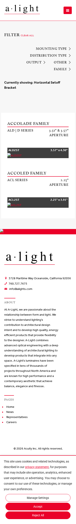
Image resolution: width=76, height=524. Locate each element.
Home (10, 407)
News (10, 412)
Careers (11, 422)
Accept (37, 506)
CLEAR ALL (27, 35)
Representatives (17, 417)
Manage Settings (38, 498)
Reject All (38, 515)
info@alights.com (20, 289)
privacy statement (37, 467)
